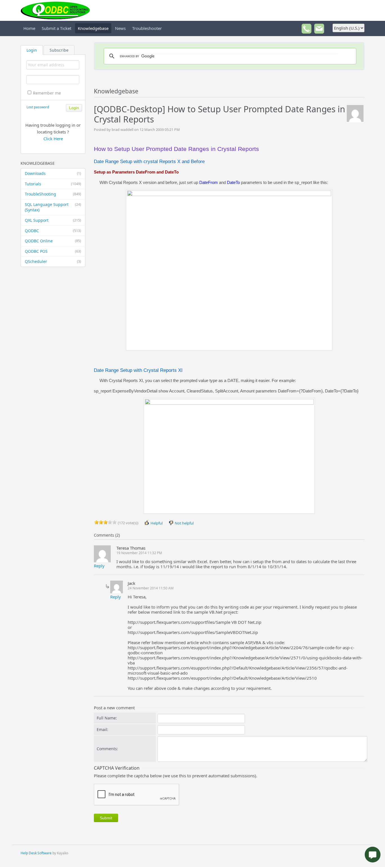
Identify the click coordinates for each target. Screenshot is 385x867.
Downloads (53, 173)
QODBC (53, 230)
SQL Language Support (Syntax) (53, 207)
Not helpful (184, 523)
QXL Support (53, 220)
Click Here (53, 138)
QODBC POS (53, 251)
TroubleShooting (53, 194)
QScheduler (53, 261)
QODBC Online (53, 240)
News (120, 28)
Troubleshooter (147, 28)
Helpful (156, 523)
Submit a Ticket (56, 28)
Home (29, 28)
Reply (99, 566)
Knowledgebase (93, 28)
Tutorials (53, 183)
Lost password (37, 107)
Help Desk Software (36, 853)
